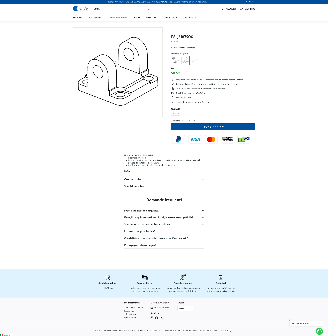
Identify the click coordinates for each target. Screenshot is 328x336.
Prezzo (174, 68)
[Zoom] (117, 72)
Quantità (175, 109)
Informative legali (190, 331)
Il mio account (130, 317)
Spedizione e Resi (134, 186)
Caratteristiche (132, 179)
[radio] (175, 60)
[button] (6, 335)
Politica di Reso (130, 314)
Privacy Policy (226, 331)
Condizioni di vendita (133, 307)
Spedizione (175, 120)
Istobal (174, 41)
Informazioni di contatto (208, 331)
